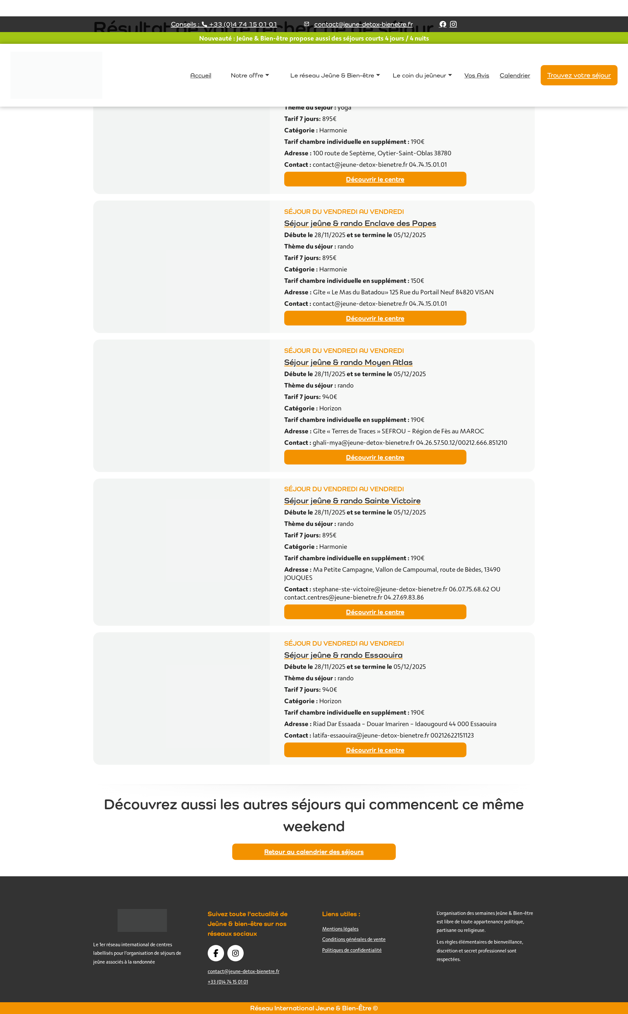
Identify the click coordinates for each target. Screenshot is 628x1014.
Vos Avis (476, 75)
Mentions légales (340, 929)
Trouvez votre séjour (579, 75)
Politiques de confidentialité (352, 950)
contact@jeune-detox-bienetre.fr (363, 24)
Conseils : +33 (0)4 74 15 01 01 (224, 24)
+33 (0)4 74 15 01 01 (228, 982)
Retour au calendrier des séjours (314, 851)
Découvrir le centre (375, 179)
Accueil (200, 75)
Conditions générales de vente (354, 939)
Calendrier (515, 75)
